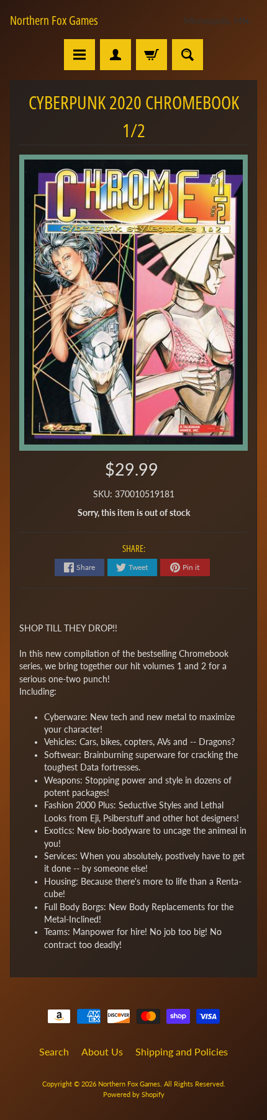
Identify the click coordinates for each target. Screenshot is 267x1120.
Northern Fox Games (54, 20)
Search (54, 1051)
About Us (102, 1051)
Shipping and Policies (181, 1051)
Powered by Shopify (134, 1094)
